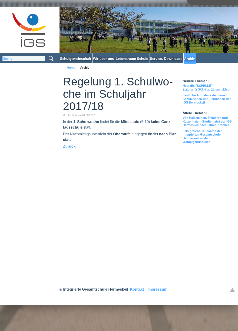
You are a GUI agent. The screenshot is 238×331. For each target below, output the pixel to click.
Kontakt (137, 289)
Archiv (84, 67)
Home (71, 67)
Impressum (157, 289)
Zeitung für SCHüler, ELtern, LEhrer (206, 87)
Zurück (69, 146)
